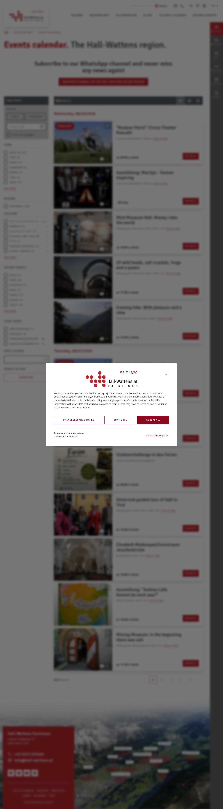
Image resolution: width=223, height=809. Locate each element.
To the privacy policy (157, 435)
